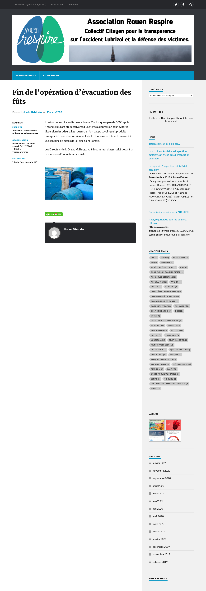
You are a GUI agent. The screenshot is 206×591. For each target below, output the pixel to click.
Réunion (157, 369)
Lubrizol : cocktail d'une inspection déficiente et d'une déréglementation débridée (169, 155)
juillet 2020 (159, 493)
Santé (172, 369)
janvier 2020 (159, 538)
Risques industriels (163, 359)
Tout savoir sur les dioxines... (164, 143)
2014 (165, 258)
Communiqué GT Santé (164, 301)
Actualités (180, 258)
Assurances (159, 282)
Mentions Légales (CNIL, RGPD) (30, 4)
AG (154, 262)
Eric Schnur (159, 330)
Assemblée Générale (163, 277)
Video (155, 388)
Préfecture (158, 350)
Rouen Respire (25, 75)
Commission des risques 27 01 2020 (168, 211)
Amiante (167, 262)
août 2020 (158, 485)
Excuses (177, 330)
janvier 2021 (159, 462)
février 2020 (159, 531)
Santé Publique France (165, 374)
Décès (155, 316)
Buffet (156, 287)
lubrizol (158, 340)
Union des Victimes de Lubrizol (169, 384)
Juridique (172, 335)
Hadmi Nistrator (33, 112)
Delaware (182, 306)
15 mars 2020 (54, 112)
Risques (175, 355)
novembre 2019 (161, 554)
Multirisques (178, 340)
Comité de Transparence (166, 291)
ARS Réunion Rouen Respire (167, 272)
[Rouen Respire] (103, 40)
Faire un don (57, 4)
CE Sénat (171, 287)
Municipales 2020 (162, 345)
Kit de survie (51, 75)
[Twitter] (176, 4)
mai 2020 (158, 508)
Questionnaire (180, 350)
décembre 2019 (161, 546)
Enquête (174, 325)
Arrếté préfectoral (163, 267)
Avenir (176, 282)
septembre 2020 (162, 478)
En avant (157, 325)
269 (154, 258)
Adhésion (73, 4)
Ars (183, 267)
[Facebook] (183, 4)
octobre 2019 (160, 561)
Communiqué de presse (165, 296)
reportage (158, 355)
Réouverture (182, 364)
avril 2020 (158, 516)
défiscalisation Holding (166, 321)
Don (179, 311)
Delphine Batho (161, 311)
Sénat (155, 379)
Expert (156, 335)
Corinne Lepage (161, 306)
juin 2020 (158, 500)
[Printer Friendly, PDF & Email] (54, 213)
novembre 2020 (161, 470)
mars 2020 (158, 523)
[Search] (191, 4)
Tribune (170, 379)
